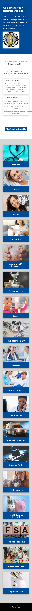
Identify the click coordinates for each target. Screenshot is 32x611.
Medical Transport (16, 440)
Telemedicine (16, 415)
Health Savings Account (16, 516)
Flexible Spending (16, 541)
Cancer (16, 316)
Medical (16, 164)
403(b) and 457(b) (16, 591)
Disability (16, 239)
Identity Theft (16, 465)
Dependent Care (16, 566)
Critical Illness (16, 390)
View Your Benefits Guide (16, 129)
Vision (16, 214)
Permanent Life (16, 291)
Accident (16, 365)
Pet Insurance (16, 490)
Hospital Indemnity (16, 340)
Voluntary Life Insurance (16, 265)
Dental (16, 189)
